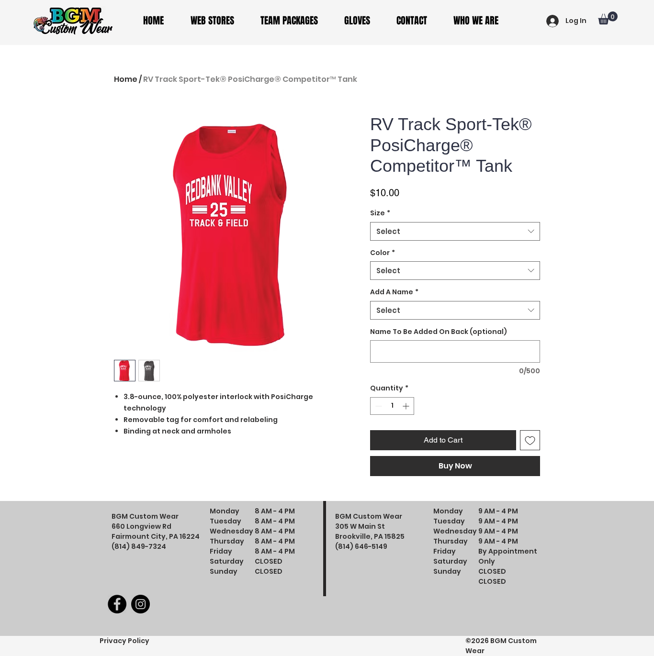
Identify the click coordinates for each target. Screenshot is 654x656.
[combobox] (455, 231)
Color (382, 252)
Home (125, 79)
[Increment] (407, 406)
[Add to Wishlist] (530, 440)
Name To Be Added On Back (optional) (438, 331)
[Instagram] (140, 604)
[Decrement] (377, 406)
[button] (218, 20)
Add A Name (394, 292)
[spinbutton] (392, 406)
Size (380, 213)
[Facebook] (117, 604)
